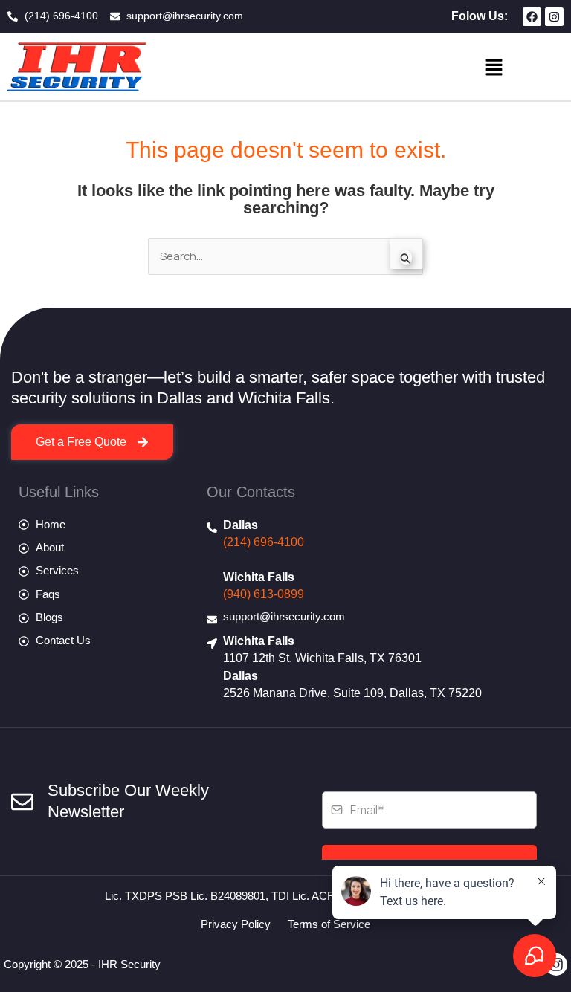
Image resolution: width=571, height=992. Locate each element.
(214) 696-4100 (263, 542)
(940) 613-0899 (263, 594)
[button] (494, 67)
